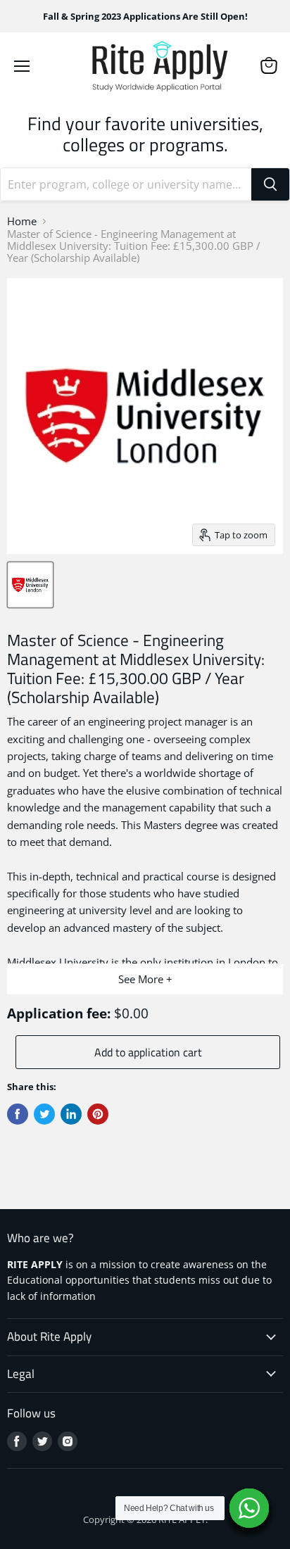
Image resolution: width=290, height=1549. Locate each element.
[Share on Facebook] (17, 1114)
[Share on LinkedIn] (71, 1114)
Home (22, 221)
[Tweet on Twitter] (44, 1114)
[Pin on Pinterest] (97, 1114)
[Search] (270, 184)
